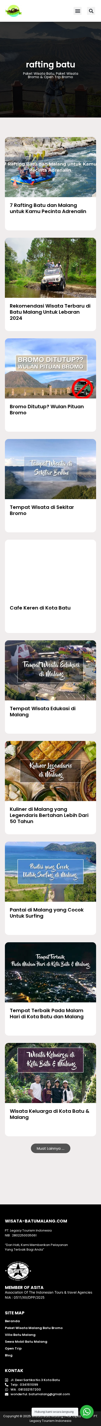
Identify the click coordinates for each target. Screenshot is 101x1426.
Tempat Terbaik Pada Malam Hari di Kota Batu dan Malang (47, 1013)
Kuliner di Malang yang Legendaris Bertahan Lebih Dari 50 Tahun (49, 815)
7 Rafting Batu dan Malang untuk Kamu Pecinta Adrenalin (48, 208)
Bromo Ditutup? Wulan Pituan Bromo (47, 409)
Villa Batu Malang (20, 1334)
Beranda (12, 1321)
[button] (78, 11)
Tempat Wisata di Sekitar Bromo (42, 510)
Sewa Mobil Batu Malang (26, 1341)
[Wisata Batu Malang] (50, 167)
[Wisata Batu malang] (13, 11)
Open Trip (13, 1348)
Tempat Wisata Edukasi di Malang (43, 711)
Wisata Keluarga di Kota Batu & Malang (49, 1114)
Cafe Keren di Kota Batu (40, 607)
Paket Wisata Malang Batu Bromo (34, 1328)
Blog (9, 1355)
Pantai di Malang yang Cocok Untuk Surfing (47, 912)
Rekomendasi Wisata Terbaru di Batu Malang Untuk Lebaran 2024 (50, 312)
